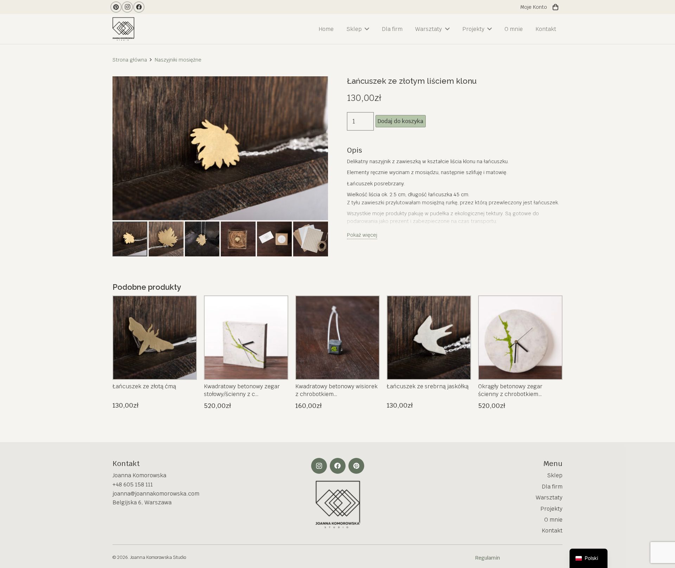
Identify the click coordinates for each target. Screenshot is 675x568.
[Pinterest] (116, 7)
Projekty (551, 508)
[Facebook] (138, 7)
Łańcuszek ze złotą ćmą (144, 386)
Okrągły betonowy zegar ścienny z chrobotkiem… (510, 390)
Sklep (554, 475)
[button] (315, 89)
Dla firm (552, 486)
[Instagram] (127, 7)
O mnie (553, 519)
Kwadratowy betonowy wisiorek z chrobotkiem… (336, 390)
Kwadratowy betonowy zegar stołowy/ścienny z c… (242, 390)
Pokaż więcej (362, 235)
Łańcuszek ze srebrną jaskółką (428, 386)
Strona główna (129, 60)
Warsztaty (549, 497)
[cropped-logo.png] (124, 29)
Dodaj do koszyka (400, 121)
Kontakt (552, 530)
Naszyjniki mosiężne (178, 60)
